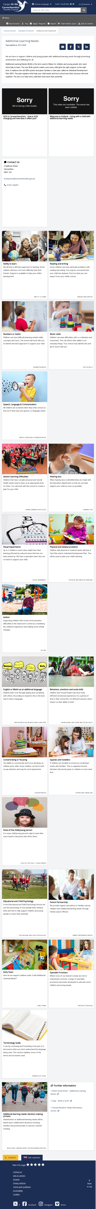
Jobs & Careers (86, 23)
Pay (26, 23)
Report (53, 23)
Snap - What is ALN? (61, 1100)
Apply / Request (39, 23)
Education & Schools (26, 31)
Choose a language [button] (41, 4)
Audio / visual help (62, 4)
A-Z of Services (84, 4)
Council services (10, 31)
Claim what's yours (68, 23)
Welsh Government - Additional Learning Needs (68, 1092)
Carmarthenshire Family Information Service (66, 1109)
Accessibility (18, 1190)
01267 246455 (12, 185)
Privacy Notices (19, 1183)
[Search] (83, 10)
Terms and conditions (22, 1187)
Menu (6, 18)
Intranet (16, 1179)
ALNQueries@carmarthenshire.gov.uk (19, 178)
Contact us (17, 1172)
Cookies (16, 1194)
